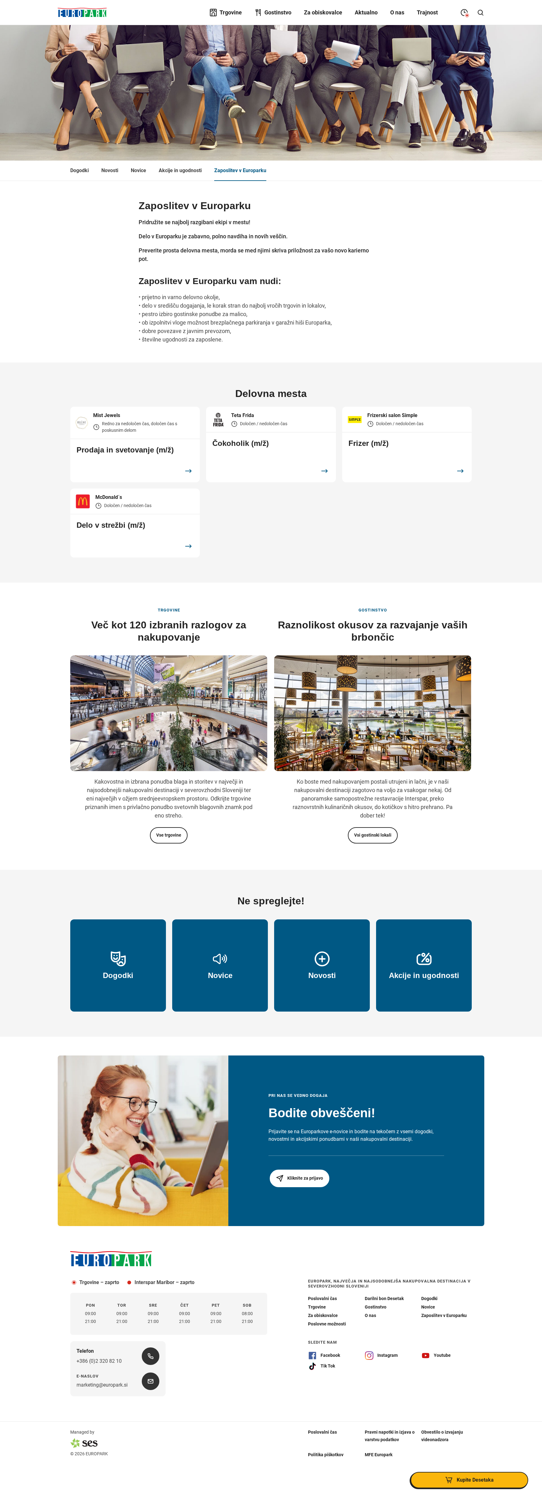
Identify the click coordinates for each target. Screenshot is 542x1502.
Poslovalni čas (322, 1431)
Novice (138, 170)
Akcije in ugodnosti (180, 170)
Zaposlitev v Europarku (240, 170)
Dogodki (79, 170)
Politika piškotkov (325, 1454)
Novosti (109, 170)
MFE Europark (378, 1454)
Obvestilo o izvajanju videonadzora (442, 1435)
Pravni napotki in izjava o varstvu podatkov (390, 1435)
